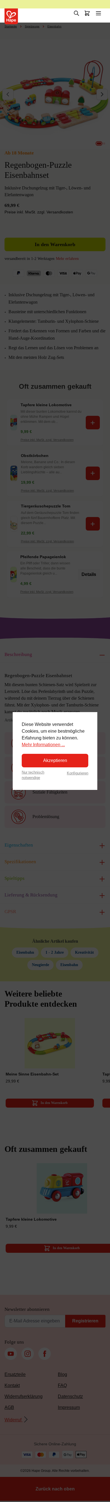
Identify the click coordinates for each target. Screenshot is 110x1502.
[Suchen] (76, 13)
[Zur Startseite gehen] (11, 16)
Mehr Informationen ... (43, 744)
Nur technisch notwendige (33, 775)
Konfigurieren (77, 773)
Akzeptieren (55, 760)
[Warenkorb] (87, 13)
